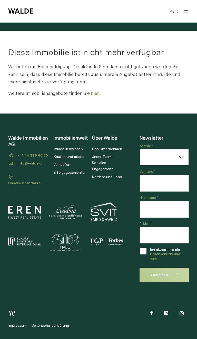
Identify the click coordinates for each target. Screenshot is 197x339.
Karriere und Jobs (107, 177)
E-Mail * (146, 224)
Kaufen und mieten (69, 157)
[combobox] (164, 157)
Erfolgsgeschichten (69, 172)
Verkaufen (61, 164)
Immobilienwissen (68, 149)
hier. (95, 93)
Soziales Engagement (102, 166)
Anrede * (146, 146)
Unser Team (102, 157)
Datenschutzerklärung (166, 256)
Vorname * (147, 171)
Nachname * (149, 198)
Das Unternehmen (107, 149)
